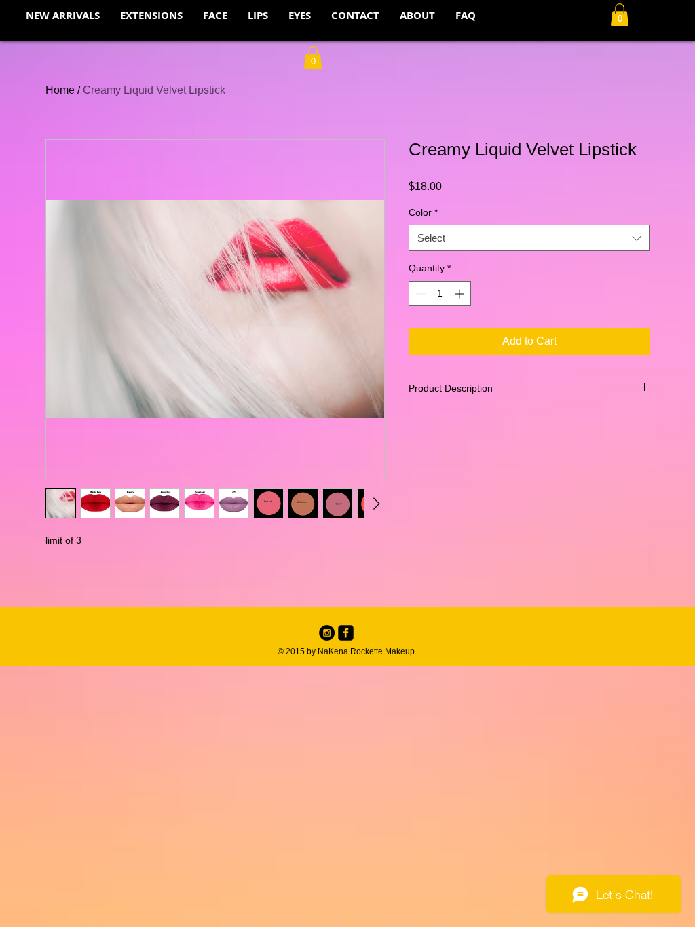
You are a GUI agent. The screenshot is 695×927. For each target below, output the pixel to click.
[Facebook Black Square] (346, 633)
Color (423, 212)
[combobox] (529, 238)
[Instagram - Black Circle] (327, 633)
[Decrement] (419, 293)
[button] (619, 14)
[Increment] (460, 293)
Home (60, 90)
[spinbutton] (440, 293)
